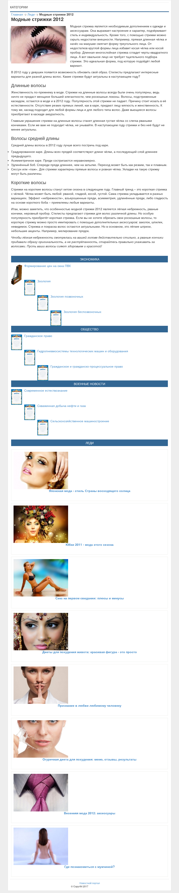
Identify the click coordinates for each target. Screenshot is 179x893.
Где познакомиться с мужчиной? (89, 866)
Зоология (44, 281)
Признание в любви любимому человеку (89, 705)
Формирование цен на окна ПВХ (47, 265)
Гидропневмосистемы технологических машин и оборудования (82, 351)
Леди (31, 14)
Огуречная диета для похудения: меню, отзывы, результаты (89, 759)
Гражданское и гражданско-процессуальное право (86, 366)
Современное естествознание (45, 390)
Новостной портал (89, 883)
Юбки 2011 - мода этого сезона (90, 544)
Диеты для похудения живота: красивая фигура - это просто (89, 652)
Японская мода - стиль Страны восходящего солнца (89, 490)
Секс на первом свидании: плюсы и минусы (89, 598)
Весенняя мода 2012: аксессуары (89, 813)
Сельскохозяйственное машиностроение (79, 421)
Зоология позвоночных (66, 296)
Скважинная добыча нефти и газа (61, 405)
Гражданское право (38, 335)
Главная (17, 14)
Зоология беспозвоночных (82, 311)
